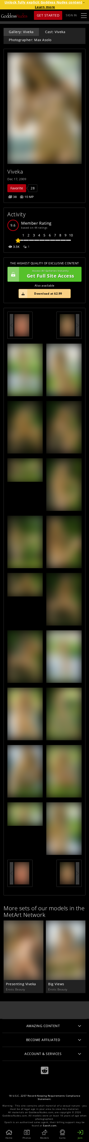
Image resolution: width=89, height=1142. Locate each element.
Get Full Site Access (50, 274)
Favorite (16, 188)
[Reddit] (44, 1070)
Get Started (48, 15)
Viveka (15, 171)
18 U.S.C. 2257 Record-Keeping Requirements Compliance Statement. (44, 1097)
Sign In (71, 15)
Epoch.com (49, 1125)
